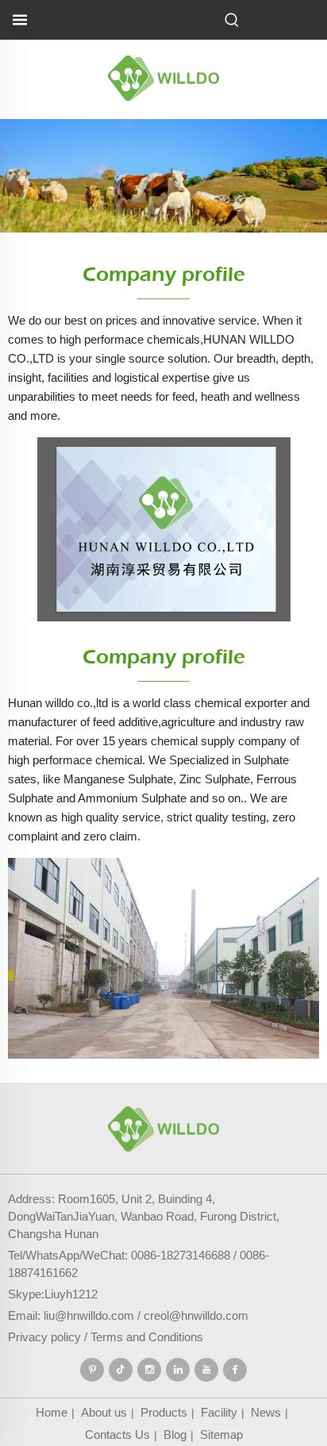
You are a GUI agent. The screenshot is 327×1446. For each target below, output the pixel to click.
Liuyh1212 (71, 1294)
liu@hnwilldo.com (89, 1315)
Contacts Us (117, 1434)
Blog (175, 1434)
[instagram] (149, 1370)
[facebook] (235, 1370)
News (266, 1412)
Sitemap (221, 1434)
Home (51, 1412)
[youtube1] (206, 1370)
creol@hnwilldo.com (196, 1315)
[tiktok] (121, 1370)
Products (163, 1412)
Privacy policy (44, 1337)
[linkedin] (178, 1370)
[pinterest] (92, 1370)
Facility (219, 1412)
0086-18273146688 (180, 1255)
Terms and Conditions (146, 1337)
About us (104, 1412)
